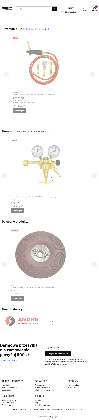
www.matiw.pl (57, 410)
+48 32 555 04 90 (80, 410)
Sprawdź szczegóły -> (8, 360)
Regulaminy (39, 385)
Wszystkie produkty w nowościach (31, 131)
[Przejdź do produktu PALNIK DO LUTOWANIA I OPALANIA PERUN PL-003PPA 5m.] (43, 63)
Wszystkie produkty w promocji (33, 29)
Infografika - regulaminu (44, 390)
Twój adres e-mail (52, 347)
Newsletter (6, 385)
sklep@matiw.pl (70, 12)
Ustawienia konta (8, 403)
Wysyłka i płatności (42, 405)
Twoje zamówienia (9, 400)
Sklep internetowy (47, 417)
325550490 (69, 8)
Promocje (71, 387)
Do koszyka (19, 111)
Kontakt (38, 400)
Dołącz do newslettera (58, 353)
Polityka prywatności (43, 387)
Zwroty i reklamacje (9, 387)
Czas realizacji (7, 390)
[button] (54, 9)
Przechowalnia (7, 405)
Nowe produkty (74, 385)
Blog (36, 403)
